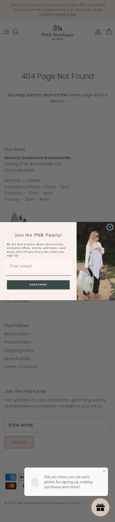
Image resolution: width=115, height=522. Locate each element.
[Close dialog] (110, 227)
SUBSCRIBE (38, 284)
